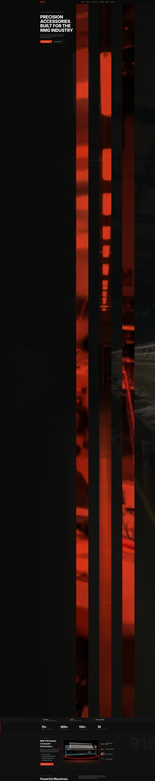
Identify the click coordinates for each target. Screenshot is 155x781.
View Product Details (46, 764)
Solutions (94, 1)
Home (83, 1)
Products (88, 1)
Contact (113, 1)
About (107, 1)
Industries (101, 1)
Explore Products (45, 41)
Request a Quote (58, 41)
